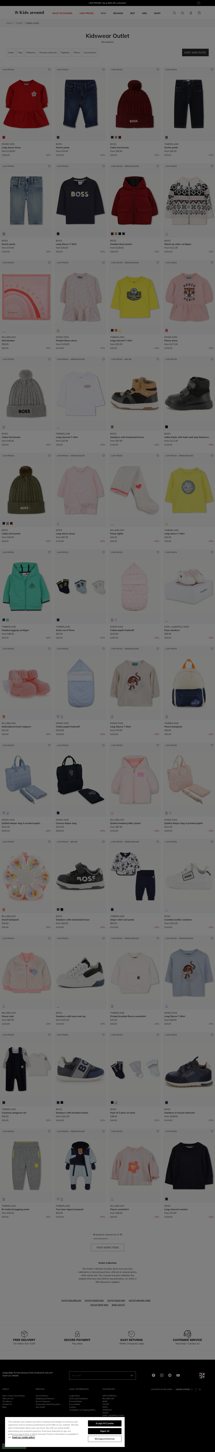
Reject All (104, 1431)
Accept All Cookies (105, 1423)
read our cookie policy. (23, 1437)
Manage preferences (105, 1439)
